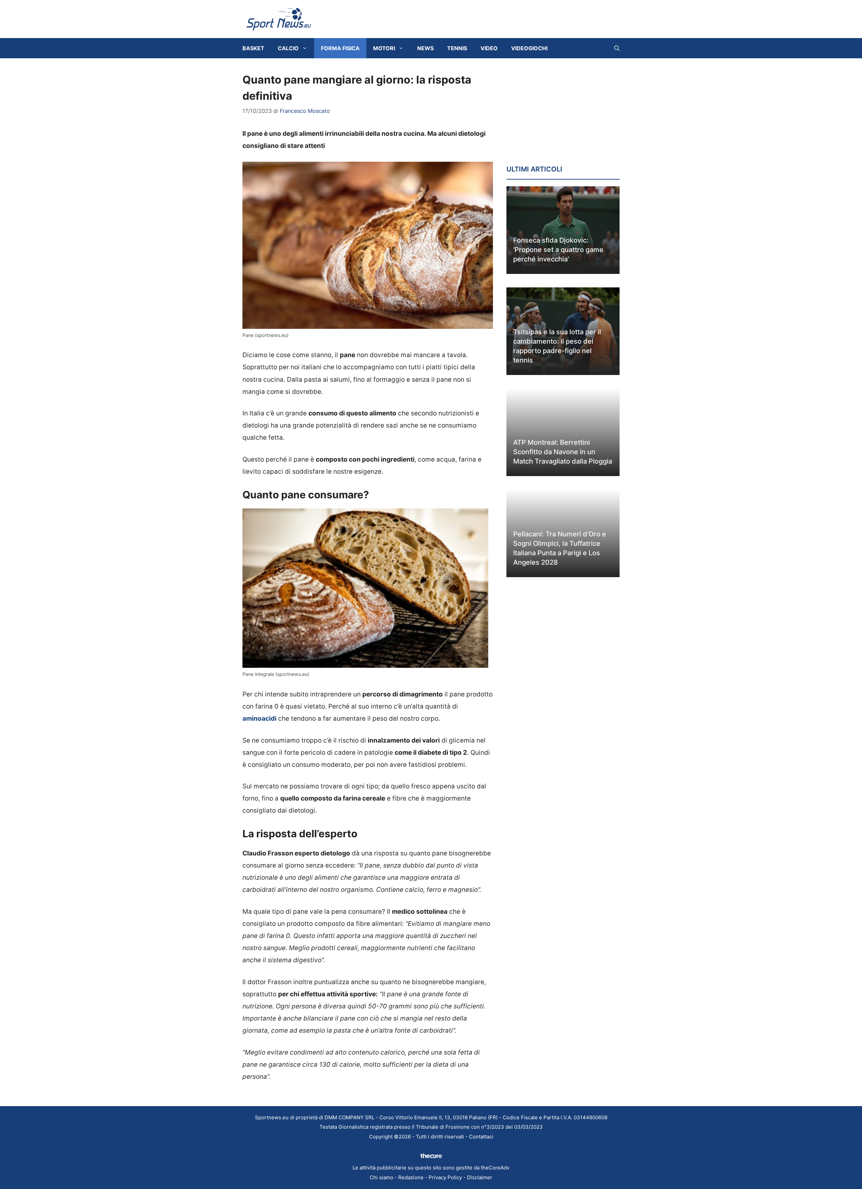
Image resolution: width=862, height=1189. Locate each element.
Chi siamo (381, 1177)
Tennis (457, 48)
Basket (253, 48)
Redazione (411, 1177)
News (425, 48)
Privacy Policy (445, 1177)
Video (489, 48)
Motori (384, 48)
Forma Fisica (340, 48)
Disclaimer (479, 1177)
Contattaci (481, 1136)
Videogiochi (529, 48)
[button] (616, 48)
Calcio (288, 48)
